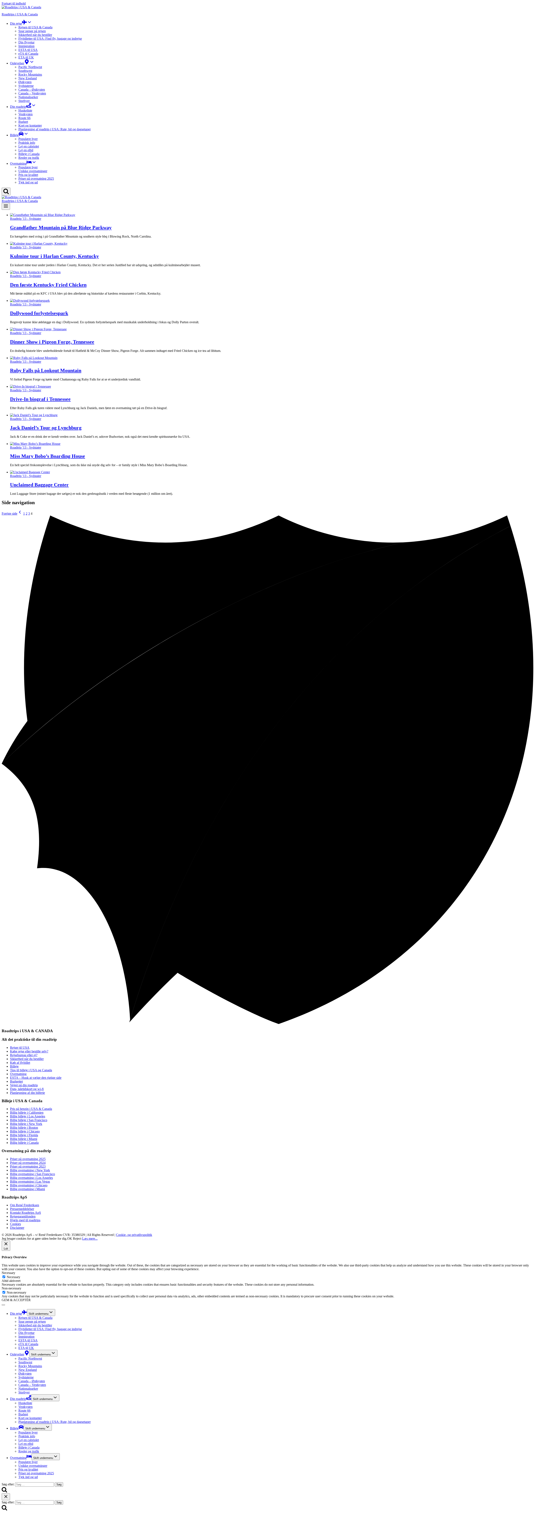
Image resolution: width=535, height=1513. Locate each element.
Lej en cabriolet (28, 146)
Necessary (13, 1277)
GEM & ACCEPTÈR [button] (16, 1300)
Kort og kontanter (30, 125)
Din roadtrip (18, 1399)
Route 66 (24, 118)
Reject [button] (77, 1238)
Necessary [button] (8, 1273)
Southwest (25, 71)
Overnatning (18, 1458)
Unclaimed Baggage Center (39, 484)
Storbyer (24, 101)
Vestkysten (25, 114)
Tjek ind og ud (28, 182)
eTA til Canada (28, 53)
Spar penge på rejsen (32, 31)
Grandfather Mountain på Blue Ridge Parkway (61, 227)
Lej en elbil (25, 150)
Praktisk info (26, 142)
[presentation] (271, 215)
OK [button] (69, 1238)
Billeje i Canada (28, 154)
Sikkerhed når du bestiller (35, 35)
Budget (23, 121)
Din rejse (16, 1313)
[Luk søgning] (6, 1496)
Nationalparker (28, 97)
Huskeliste (25, 110)
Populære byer (28, 139)
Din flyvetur (26, 42)
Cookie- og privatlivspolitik (134, 1235)
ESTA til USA (28, 50)
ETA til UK (26, 57)
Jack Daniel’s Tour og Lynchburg (46, 427)
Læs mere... (90, 1238)
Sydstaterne (26, 86)
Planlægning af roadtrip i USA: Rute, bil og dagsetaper (54, 129)
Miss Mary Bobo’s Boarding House (47, 456)
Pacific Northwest (30, 67)
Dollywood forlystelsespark (39, 313)
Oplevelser (17, 1354)
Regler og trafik (28, 157)
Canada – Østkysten (31, 89)
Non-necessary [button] (11, 1288)
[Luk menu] (3, 1305)
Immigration (26, 46)
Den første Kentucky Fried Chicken (48, 285)
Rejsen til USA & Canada (35, 27)
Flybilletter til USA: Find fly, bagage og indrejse (50, 38)
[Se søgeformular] (6, 191)
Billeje (14, 1428)
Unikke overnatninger (32, 171)
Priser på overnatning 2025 (36, 178)
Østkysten (25, 82)
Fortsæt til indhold (14, 3)
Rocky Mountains (30, 74)
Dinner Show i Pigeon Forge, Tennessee (52, 342)
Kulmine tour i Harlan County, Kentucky (54, 256)
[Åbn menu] (6, 206)
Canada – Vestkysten (32, 93)
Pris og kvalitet (28, 175)
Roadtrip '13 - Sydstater (25, 218)
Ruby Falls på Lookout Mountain (45, 370)
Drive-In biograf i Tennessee (40, 399)
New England (27, 78)
